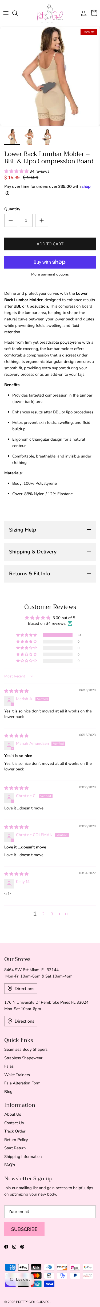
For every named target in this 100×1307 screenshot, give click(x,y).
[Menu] (6, 13)
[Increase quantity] (41, 220)
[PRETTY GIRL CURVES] (50, 13)
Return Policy (16, 1139)
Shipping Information (23, 1156)
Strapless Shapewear (23, 1058)
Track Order (14, 1131)
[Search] (17, 13)
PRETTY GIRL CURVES (33, 1302)
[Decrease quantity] (10, 220)
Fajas (9, 1066)
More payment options (50, 274)
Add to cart (50, 244)
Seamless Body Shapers (25, 1049)
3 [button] (52, 914)
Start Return (15, 1148)
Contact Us (14, 1123)
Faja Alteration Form (22, 1083)
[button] (17, 171)
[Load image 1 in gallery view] (50, 76)
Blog (8, 1091)
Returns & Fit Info (29, 573)
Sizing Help (22, 529)
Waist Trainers (17, 1074)
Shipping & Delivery (33, 551)
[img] (16, 691)
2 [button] (43, 914)
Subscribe (24, 1229)
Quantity (12, 209)
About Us (12, 1114)
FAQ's (9, 1165)
